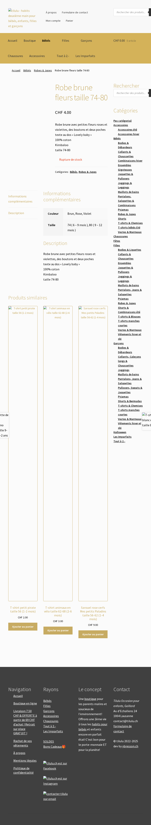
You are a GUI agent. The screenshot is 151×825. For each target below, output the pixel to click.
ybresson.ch (130, 746)
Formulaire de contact (75, 12)
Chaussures (15, 56)
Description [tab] (16, 213)
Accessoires (37, 56)
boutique (90, 699)
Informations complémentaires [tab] (20, 198)
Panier (69, 20)
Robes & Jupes (43, 70)
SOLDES (48, 741)
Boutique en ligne (25, 703)
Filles (65, 40)
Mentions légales (25, 760)
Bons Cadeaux (52, 747)
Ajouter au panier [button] (22, 626)
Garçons (86, 40)
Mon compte (53, 20)
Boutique (30, 40)
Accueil (12, 40)
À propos (51, 12)
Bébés (46, 40)
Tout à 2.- (63, 56)
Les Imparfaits (85, 56)
